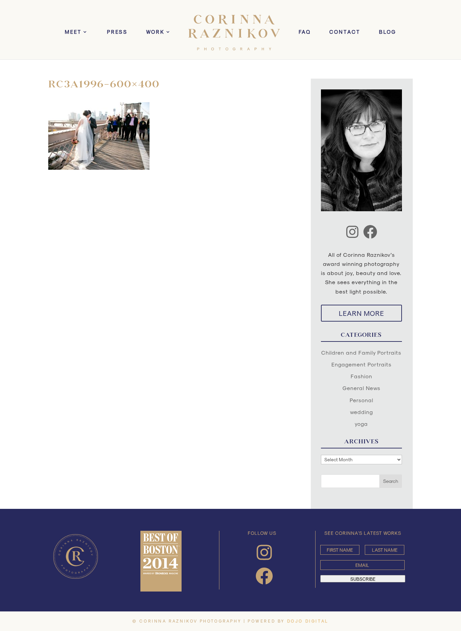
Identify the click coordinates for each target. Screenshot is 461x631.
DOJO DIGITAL (308, 621)
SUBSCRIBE (362, 578)
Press (117, 32)
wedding (361, 412)
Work (155, 32)
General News (361, 388)
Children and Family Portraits (361, 352)
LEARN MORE (361, 313)
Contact (344, 32)
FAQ (305, 32)
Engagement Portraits (361, 364)
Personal (361, 400)
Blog (387, 32)
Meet (73, 32)
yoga (361, 423)
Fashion (361, 376)
